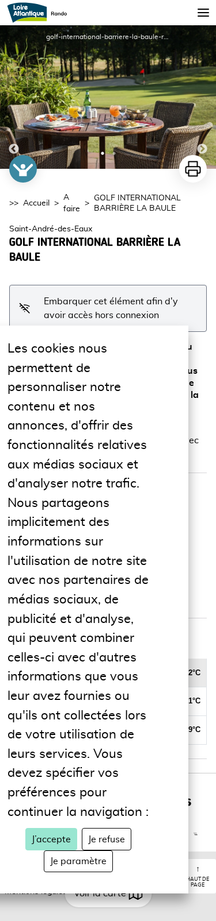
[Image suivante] (202, 97)
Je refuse (106, 839)
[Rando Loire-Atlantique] (40, 12)
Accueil (36, 203)
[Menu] (203, 13)
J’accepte (51, 839)
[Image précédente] (14, 97)
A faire (71, 203)
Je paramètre (78, 861)
